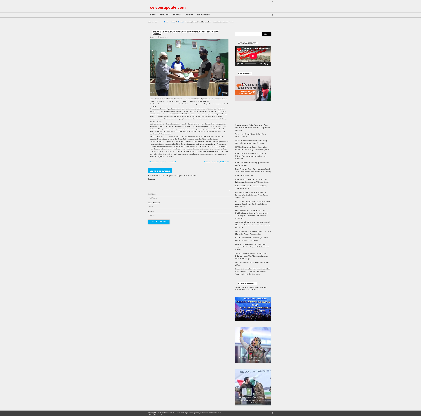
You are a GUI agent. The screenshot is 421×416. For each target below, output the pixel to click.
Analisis (164, 15)
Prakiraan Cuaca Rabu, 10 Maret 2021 (217, 162)
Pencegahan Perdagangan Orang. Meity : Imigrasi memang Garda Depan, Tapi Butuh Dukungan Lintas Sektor (252, 204)
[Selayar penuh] (268, 64)
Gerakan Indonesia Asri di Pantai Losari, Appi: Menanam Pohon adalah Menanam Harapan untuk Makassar (252, 127)
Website (151, 211)
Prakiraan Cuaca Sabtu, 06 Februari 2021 (162, 162)
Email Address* (154, 203)
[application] (253, 56)
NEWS (153, 15)
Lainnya (189, 15)
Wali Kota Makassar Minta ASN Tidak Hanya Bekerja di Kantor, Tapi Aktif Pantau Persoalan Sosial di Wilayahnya (251, 256)
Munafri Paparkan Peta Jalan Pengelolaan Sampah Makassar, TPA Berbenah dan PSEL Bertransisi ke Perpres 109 (252, 224)
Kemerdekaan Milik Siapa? (244, 175)
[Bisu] (265, 64)
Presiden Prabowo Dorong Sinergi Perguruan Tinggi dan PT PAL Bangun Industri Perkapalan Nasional (252, 247)
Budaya (177, 15)
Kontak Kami (203, 15)
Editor (153, 37)
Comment (151, 179)
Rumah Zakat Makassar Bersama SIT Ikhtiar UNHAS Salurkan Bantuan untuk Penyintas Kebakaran (250, 156)
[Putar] (238, 64)
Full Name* (152, 194)
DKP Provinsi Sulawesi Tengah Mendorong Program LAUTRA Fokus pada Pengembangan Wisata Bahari (251, 195)
